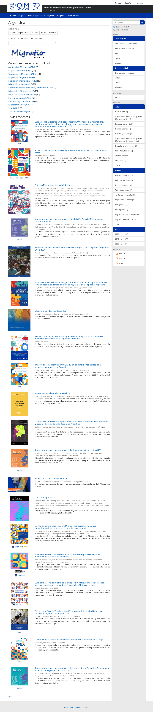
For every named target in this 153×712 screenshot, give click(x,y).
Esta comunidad (122, 30)
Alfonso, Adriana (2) (123, 156)
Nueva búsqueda (18, 15)
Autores (35, 32)
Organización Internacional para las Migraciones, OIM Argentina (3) (128, 139)
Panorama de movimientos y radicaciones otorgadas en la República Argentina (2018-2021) (72, 248)
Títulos (43, 32)
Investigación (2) (121, 209)
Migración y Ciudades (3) (124, 200)
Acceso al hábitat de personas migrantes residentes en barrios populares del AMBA (71, 151)
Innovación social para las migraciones (53, 393)
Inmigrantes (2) (121, 205)
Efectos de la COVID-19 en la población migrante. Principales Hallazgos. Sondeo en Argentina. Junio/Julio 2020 (68, 612)
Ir (55, 42)
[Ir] (142, 22)
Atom (121, 263)
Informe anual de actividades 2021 (51, 310)
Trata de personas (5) (123, 190)
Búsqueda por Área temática (68, 15)
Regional (50, 15)
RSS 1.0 (122, 253)
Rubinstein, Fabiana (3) (124, 151)
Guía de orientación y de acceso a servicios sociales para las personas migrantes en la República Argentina (67, 555)
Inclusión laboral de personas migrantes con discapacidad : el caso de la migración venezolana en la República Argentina (69, 337)
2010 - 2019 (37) (121, 239)
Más (10, 696)
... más (117, 165)
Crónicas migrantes (44, 497)
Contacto (86, 707)
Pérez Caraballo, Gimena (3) (126, 146)
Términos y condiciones (72, 707)
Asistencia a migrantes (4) (125, 195)
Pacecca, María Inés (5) (124, 124)
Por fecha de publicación (19, 32)
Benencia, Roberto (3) (123, 134)
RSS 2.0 (122, 258)
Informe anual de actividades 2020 (51, 478)
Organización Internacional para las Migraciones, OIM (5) (128, 118)
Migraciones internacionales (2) (127, 214)
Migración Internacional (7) (125, 175)
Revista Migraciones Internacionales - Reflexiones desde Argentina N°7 (68, 450)
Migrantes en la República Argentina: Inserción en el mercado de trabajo (69, 639)
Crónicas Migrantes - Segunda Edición (52, 185)
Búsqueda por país (36, 15)
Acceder (118, 97)
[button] (129, 3)
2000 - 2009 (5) (121, 244)
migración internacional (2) (125, 219)
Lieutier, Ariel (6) (121, 112)
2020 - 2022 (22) (121, 234)
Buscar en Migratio (123, 27)
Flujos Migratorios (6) (123, 185)
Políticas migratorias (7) (124, 180)
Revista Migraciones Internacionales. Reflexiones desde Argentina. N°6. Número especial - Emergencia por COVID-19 (72, 669)
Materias (52, 32)
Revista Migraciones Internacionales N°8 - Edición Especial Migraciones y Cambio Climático (69, 220)
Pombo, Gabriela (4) (123, 129)
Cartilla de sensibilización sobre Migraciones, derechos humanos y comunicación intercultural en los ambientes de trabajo (66, 526)
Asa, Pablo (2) (120, 160)
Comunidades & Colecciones (126, 43)
